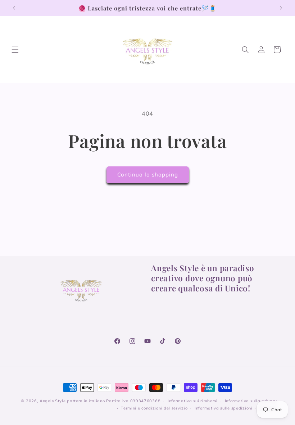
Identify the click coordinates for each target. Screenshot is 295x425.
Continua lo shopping (147, 174)
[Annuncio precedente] (14, 8)
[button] (15, 50)
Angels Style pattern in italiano (72, 400)
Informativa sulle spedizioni (224, 408)
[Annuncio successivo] (281, 8)
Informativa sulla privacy (251, 400)
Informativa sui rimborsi (193, 400)
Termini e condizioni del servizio (154, 408)
